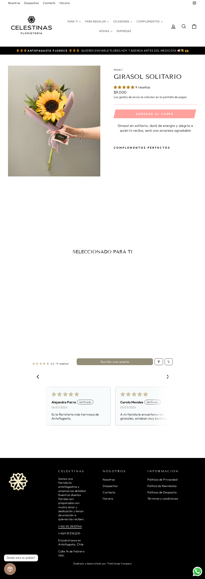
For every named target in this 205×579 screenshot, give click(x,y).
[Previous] (39, 377)
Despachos (31, 3)
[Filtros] (159, 361)
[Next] (166, 377)
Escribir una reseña (115, 362)
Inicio (117, 69)
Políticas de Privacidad (162, 479)
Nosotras (14, 3)
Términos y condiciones (162, 498)
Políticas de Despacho (162, 492)
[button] (124, 87)
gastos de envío (129, 97)
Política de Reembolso (162, 486)
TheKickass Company (119, 563)
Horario (64, 3)
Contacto (49, 3)
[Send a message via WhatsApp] (197, 571)
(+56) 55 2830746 (70, 526)
